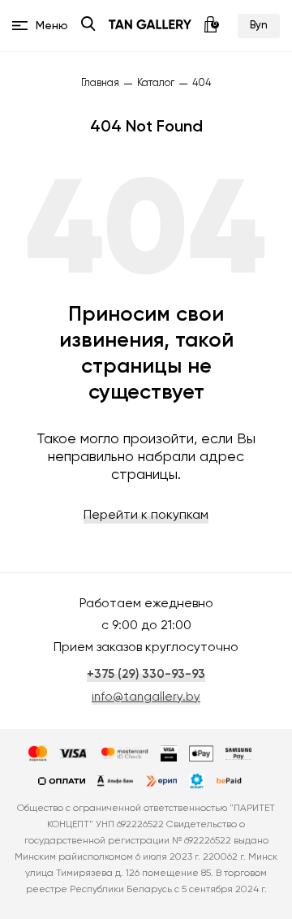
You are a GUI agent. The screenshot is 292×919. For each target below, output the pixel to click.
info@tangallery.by (146, 697)
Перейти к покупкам (146, 515)
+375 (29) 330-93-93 (146, 674)
